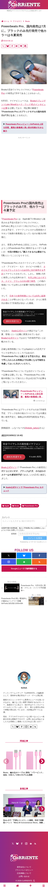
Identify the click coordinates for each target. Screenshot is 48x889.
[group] (24, 761)
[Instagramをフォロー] (8, 562)
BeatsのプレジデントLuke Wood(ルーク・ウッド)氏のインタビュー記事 (23, 104)
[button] (26, 46)
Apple (6, 506)
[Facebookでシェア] (12, 46)
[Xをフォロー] (8, 555)
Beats (16, 506)
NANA (24, 688)
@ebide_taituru (32, 428)
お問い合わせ (24, 876)
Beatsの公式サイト (10, 338)
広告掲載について (24, 873)
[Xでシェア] (3, 46)
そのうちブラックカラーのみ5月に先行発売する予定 (23, 270)
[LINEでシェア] (21, 46)
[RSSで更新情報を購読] (39, 562)
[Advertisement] (24, 164)
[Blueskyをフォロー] (24, 555)
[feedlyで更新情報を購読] (24, 562)
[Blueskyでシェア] (8, 46)
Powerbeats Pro (9, 219)
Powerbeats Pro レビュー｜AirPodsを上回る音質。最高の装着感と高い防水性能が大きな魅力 (23, 127)
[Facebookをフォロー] (39, 555)
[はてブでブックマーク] (17, 46)
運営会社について (24, 867)
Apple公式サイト (19, 331)
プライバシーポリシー (24, 870)
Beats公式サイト (9, 467)
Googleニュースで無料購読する (24, 569)
